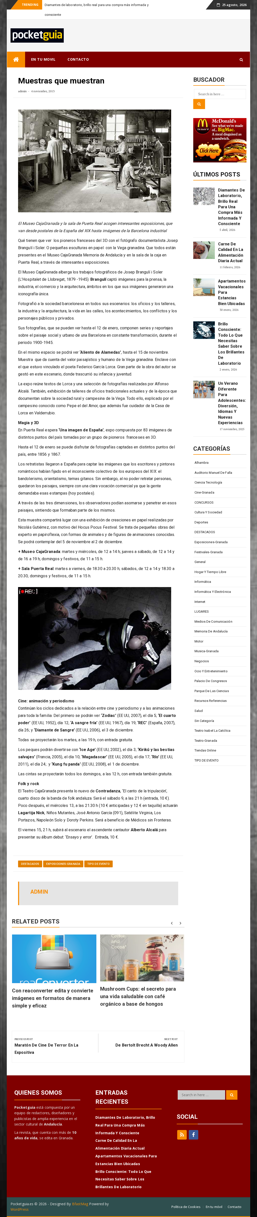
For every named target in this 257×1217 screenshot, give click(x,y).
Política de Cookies (186, 1206)
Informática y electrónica (213, 592)
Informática (203, 582)
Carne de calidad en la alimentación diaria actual (230, 252)
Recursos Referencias (211, 701)
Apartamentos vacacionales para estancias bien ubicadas (231, 292)
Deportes (201, 522)
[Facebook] (193, 1135)
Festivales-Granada (209, 552)
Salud (199, 711)
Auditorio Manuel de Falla (213, 473)
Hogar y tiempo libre (210, 572)
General (200, 562)
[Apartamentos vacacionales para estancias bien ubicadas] (204, 287)
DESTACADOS (30, 864)
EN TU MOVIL (43, 59)
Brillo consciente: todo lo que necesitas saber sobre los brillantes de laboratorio (231, 344)
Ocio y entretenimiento (211, 671)
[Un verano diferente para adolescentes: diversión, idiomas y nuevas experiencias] (204, 389)
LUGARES (202, 611)
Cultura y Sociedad (208, 512)
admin (22, 91)
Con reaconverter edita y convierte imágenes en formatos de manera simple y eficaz (52, 998)
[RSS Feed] (182, 1135)
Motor (199, 641)
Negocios (202, 661)
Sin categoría (204, 721)
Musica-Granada (207, 651)
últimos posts (216, 174)
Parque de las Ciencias (212, 691)
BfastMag (80, 1203)
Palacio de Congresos (211, 681)
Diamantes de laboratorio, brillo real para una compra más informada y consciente (231, 207)
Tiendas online (205, 750)
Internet (200, 602)
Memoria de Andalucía (211, 631)
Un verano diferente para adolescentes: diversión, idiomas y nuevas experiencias (231, 403)
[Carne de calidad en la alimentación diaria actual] (204, 250)
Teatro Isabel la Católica (213, 730)
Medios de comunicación (213, 621)
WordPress (20, 1209)
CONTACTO (78, 59)
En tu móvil (214, 1206)
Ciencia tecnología (208, 482)
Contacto (234, 1206)
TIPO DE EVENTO (98, 864)
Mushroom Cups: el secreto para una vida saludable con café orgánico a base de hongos (138, 996)
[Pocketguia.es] (16, 59)
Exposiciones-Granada (63, 864)
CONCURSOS (204, 502)
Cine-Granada (204, 492)
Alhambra (202, 462)
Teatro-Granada (206, 740)
